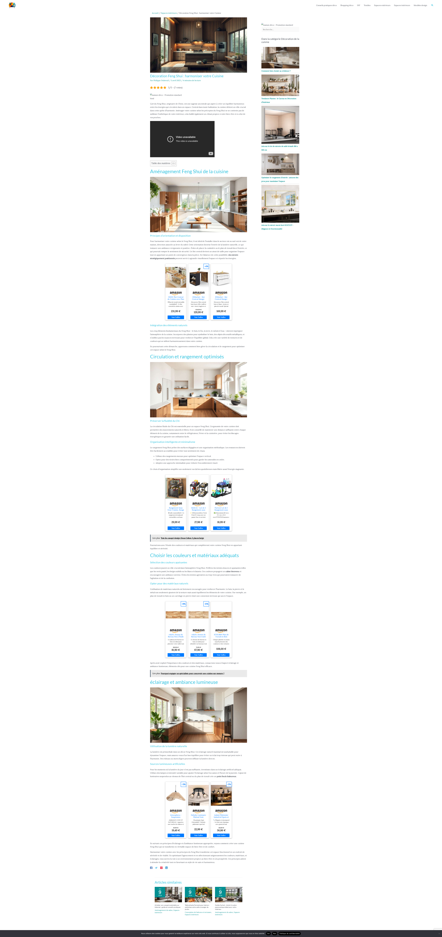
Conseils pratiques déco (326, 5)
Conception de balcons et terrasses (198, 912)
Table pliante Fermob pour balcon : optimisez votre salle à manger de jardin (197, 907)
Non (274, 933)
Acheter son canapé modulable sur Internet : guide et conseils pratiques (167, 906)
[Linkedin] (166, 867)
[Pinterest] (161, 867)
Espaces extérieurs (382, 5)
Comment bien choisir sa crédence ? (276, 71)
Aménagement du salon (164, 910)
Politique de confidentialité (290, 933)
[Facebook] (151, 867)
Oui (268, 933)
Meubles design (420, 5)
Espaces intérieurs (402, 5)
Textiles (367, 5)
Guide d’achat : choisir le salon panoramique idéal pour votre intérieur (226, 907)
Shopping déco (346, 5)
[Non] (439, 933)
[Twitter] (156, 867)
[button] (432, 5)
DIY (358, 5)
